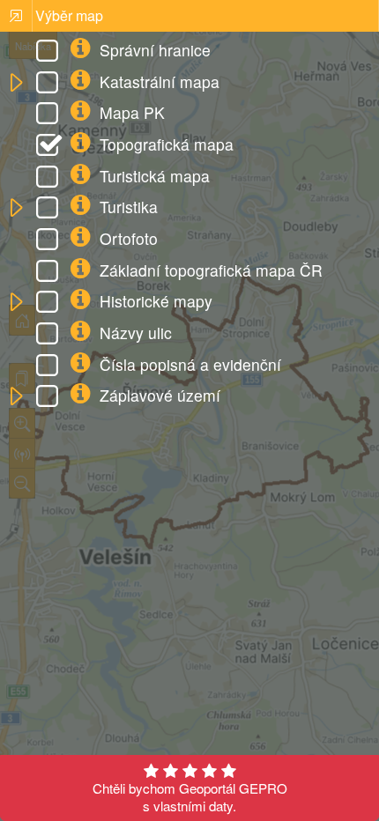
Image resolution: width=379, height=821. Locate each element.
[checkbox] (50, 53)
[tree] (189, 225)
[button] (15, 83)
